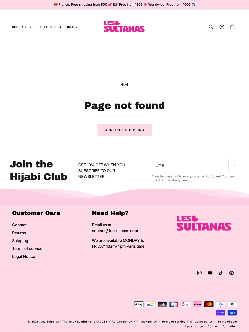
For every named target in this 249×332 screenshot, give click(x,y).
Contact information (222, 326)
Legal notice (194, 326)
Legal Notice (23, 256)
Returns (19, 232)
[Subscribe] (233, 165)
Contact (19, 224)
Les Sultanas (50, 321)
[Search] (211, 27)
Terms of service (27, 248)
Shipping (20, 240)
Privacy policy (147, 321)
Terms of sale (227, 321)
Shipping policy (201, 321)
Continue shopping (124, 130)
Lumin (86, 321)
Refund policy (122, 321)
